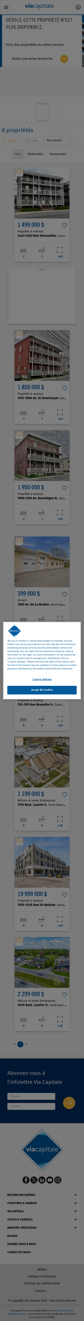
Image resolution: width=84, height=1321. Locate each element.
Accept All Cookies (42, 689)
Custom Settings (42, 679)
